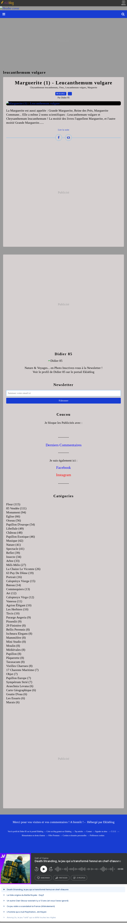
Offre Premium (53, 835)
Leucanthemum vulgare (75, 87)
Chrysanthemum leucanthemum (44, 87)
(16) (14, 577)
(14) (13, 585)
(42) (14, 540)
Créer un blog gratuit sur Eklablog (58, 831)
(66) (13, 516)
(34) (13, 556)
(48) (14, 532)
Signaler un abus (101, 831)
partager (63, 878)
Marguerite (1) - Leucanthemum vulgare (63, 82)
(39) (13, 552)
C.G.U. (113, 831)
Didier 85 (59, 372)
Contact (89, 831)
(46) (20, 536)
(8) (16, 625)
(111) (16, 508)
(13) (18, 589)
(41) (13, 544)
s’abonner (45, 878)
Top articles (79, 831)
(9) (18, 617)
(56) (13, 520)
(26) (23, 569)
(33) (13, 561)
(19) (20, 573)
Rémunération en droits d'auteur (33, 835)
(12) (11, 593)
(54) (20, 524)
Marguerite (92, 87)
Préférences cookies (97, 835)
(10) (18, 605)
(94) (16, 512)
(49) (15, 528)
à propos (81, 878)
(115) (13, 504)
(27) (16, 565)
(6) (19, 686)
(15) (20, 581)
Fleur (61, 87)
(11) (14, 601)
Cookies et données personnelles (75, 835)
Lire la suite (63, 130)
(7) (22, 670)
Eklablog (108, 822)
